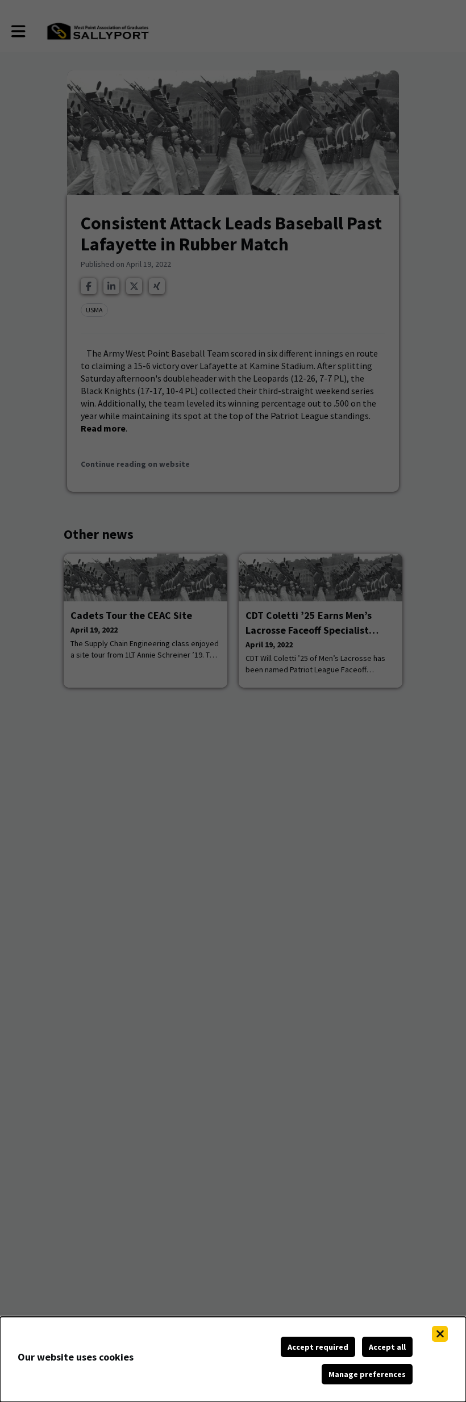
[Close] (440, 1334)
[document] (233, 1359)
